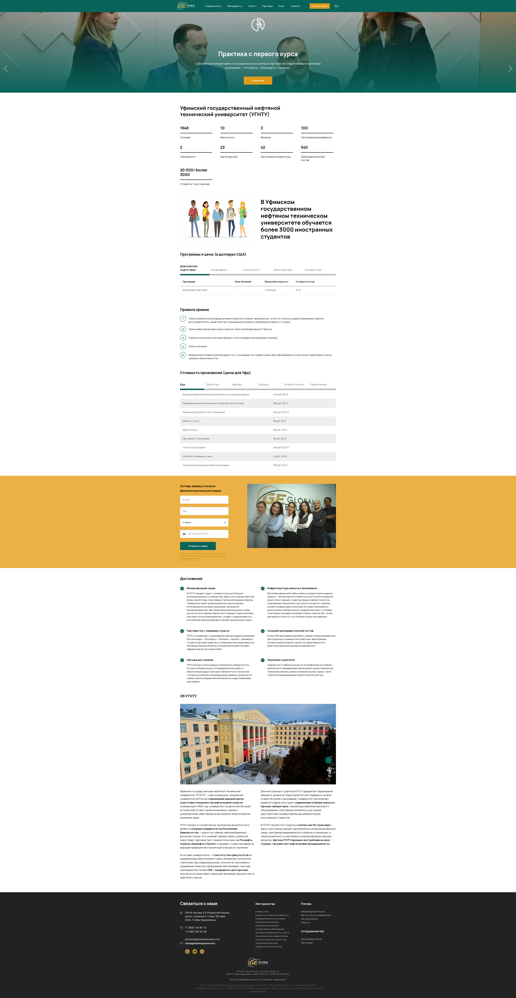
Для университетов (311, 939)
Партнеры (267, 6)
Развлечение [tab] (318, 384)
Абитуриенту (234, 6)
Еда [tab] (182, 384)
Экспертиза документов (267, 922)
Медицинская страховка (267, 925)
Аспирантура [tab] (313, 270)
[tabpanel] (258, 289)
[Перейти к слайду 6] (264, 88)
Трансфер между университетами (271, 936)
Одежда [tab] (263, 384)
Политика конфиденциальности (245, 980)
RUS (336, 6)
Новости (295, 6)
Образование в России (313, 911)
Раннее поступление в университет (272, 915)
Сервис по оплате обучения (268, 946)
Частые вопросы (309, 918)
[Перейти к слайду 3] (256, 88)
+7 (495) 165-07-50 (196, 931)
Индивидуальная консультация (270, 918)
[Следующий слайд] (510, 68)
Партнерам (307, 942)
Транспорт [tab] (213, 384)
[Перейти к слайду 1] (251, 88)
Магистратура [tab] (283, 270)
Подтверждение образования (269, 929)
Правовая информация (274, 980)
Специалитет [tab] (251, 270)
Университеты (212, 6)
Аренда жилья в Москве (266, 943)
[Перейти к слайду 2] (254, 88)
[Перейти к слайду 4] (259, 88)
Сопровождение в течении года (270, 939)
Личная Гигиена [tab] (294, 384)
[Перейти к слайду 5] (261, 88)
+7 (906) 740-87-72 (195, 927)
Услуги (251, 6)
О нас (281, 6)
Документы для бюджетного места (272, 932)
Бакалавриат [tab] (219, 270)
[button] (320, 6)
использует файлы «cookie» (241, 985)
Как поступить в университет (316, 915)
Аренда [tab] (237, 384)
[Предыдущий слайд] (6, 68)
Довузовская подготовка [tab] (188, 268)
